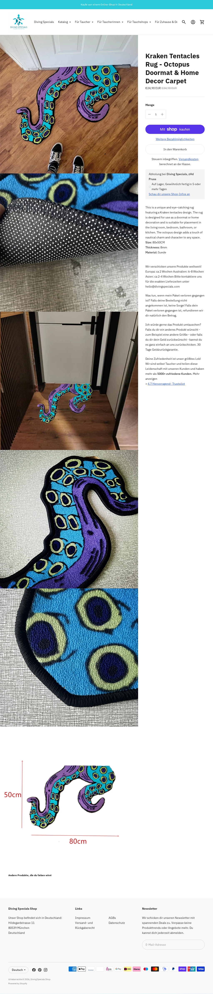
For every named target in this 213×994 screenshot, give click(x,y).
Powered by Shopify (17, 983)
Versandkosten (188, 159)
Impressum (82, 918)
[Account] (193, 22)
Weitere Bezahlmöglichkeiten (175, 139)
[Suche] (183, 22)
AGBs (112, 918)
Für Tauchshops (137, 22)
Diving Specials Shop (40, 979)
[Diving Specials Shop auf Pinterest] (40, 970)
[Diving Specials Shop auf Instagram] (45, 970)
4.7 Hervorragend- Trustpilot (166, 384)
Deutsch (17, 970)
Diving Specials (44, 22)
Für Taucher (82, 22)
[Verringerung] (149, 114)
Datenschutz (117, 923)
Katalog (63, 22)
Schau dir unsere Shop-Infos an (169, 194)
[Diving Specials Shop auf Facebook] (34, 970)
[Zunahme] (162, 114)
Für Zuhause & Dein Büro (171, 22)
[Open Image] (69, 104)
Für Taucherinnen (108, 22)
